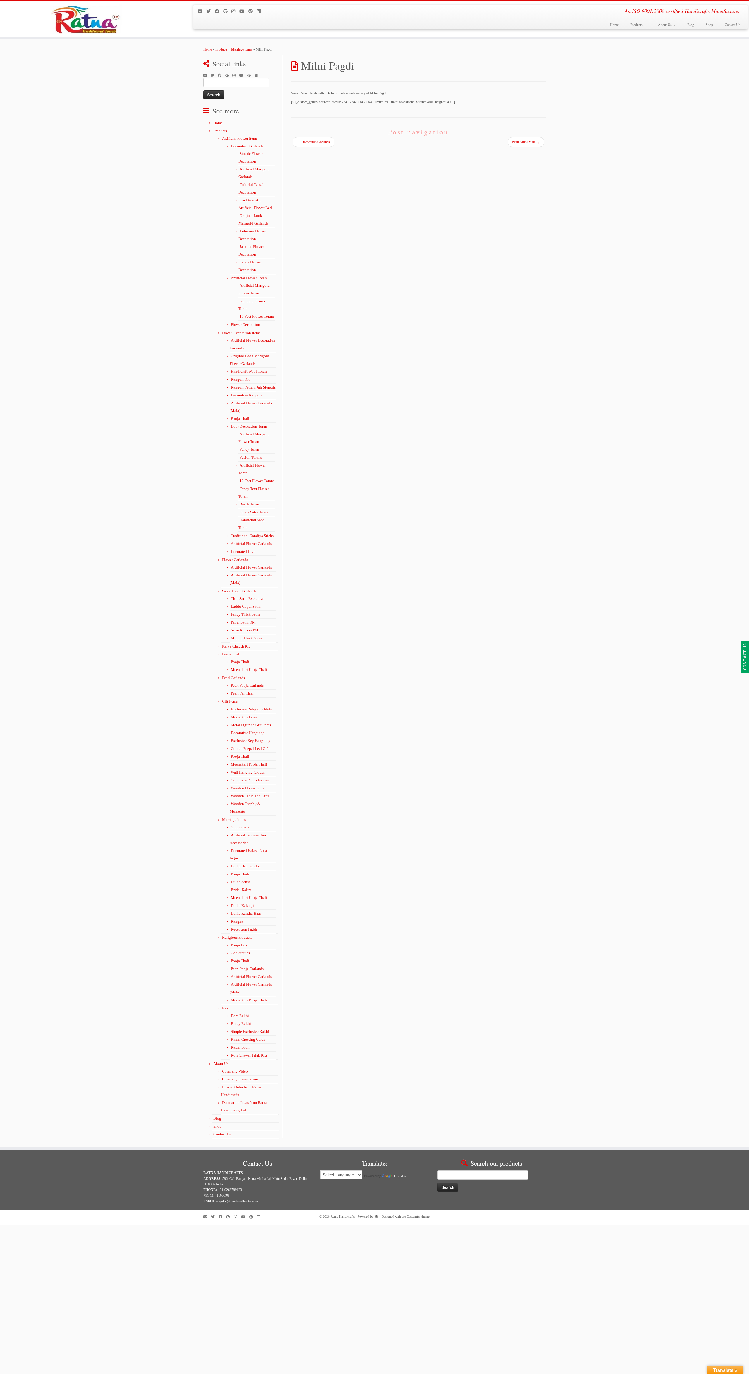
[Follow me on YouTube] (243, 11)
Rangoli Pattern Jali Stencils (253, 387)
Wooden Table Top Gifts (250, 796)
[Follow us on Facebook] (219, 11)
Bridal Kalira (241, 890)
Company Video (235, 1071)
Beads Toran (249, 504)
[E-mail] (202, 11)
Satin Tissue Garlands (239, 591)
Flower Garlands (235, 559)
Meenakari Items (244, 717)
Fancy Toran (249, 449)
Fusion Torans (251, 457)
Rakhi (227, 1008)
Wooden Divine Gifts (247, 788)
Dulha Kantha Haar (246, 913)
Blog (690, 25)
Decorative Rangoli (246, 395)
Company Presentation (240, 1079)
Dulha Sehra (240, 882)
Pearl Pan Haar (242, 693)
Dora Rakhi (240, 1016)
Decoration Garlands (247, 146)
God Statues (240, 953)
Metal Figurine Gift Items (251, 725)
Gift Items (230, 701)
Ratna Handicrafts (343, 1216)
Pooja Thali (240, 418)
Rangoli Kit (240, 379)
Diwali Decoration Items (241, 333)
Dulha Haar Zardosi (246, 866)
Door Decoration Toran (249, 426)
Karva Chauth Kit (236, 646)
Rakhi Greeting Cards (248, 1039)
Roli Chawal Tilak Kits (249, 1055)
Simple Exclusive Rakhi (250, 1031)
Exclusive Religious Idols (251, 709)
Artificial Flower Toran (249, 278)
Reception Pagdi (244, 929)
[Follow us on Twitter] (210, 11)
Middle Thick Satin (246, 638)
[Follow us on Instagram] (235, 11)
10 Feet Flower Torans (257, 316)
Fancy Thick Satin (245, 614)
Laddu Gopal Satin (246, 606)
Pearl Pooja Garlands (247, 685)
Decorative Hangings (247, 733)
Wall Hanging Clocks (248, 772)
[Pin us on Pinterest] (252, 11)
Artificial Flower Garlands (251, 543)
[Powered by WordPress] (376, 1216)
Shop (709, 25)
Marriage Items (241, 49)
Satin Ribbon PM (244, 630)
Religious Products (237, 937)
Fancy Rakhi (241, 1023)
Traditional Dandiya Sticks (252, 536)
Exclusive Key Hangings (250, 740)
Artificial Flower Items (239, 138)
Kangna (237, 921)
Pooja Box (239, 945)
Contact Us (732, 25)
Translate (400, 1176)
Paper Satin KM (243, 622)
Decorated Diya (243, 551)
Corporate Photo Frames (250, 780)
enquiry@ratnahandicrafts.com (237, 1201)
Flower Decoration (245, 324)
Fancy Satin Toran (254, 512)
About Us (665, 25)
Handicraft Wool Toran (249, 371)
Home (614, 25)
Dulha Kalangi (242, 905)
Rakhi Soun (240, 1047)
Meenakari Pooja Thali (249, 669)
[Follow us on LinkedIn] (260, 11)
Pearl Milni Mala (526, 142)
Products (636, 25)
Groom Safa (240, 827)
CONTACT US (745, 656)
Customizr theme (418, 1216)
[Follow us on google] (227, 11)
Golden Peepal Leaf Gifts (250, 748)
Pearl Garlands (233, 678)
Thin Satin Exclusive (247, 598)
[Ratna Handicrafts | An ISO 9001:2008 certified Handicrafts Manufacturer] (86, 19)
